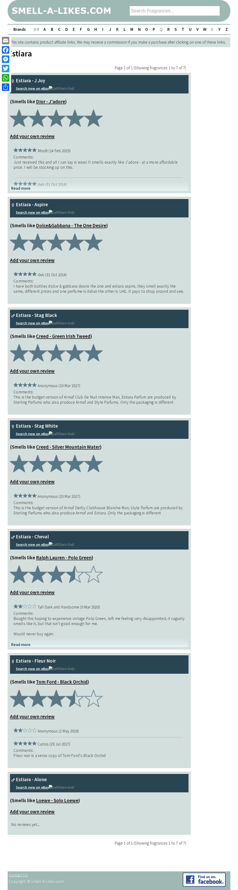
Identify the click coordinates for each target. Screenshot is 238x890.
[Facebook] (5, 50)
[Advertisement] (211, 135)
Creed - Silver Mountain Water (68, 447)
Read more (20, 188)
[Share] (5, 87)
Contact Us (18, 875)
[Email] (5, 40)
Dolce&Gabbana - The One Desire (71, 225)
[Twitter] (5, 68)
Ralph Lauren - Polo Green (64, 557)
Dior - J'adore (50, 101)
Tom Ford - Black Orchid (61, 682)
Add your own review (32, 136)
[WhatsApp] (5, 77)
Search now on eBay (32, 88)
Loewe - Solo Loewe (57, 800)
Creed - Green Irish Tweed (63, 336)
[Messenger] (5, 59)
